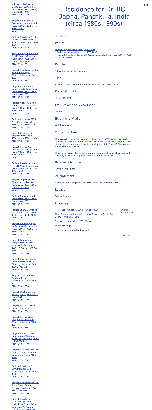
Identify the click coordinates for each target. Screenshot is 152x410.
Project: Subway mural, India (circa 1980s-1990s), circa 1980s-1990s (24, 199)
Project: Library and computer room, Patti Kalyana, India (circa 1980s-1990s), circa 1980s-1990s (25, 245)
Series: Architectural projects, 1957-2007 (77, 52)
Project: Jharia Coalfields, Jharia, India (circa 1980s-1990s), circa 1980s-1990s (25, 212)
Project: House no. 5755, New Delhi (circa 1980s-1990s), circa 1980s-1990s (24, 122)
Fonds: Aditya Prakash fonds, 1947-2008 (75, 50)
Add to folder (126, 213)
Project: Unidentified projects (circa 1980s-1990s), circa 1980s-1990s (24, 136)
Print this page (62, 36)
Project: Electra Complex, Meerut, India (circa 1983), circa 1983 (25, 294)
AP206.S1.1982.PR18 (65, 169)
